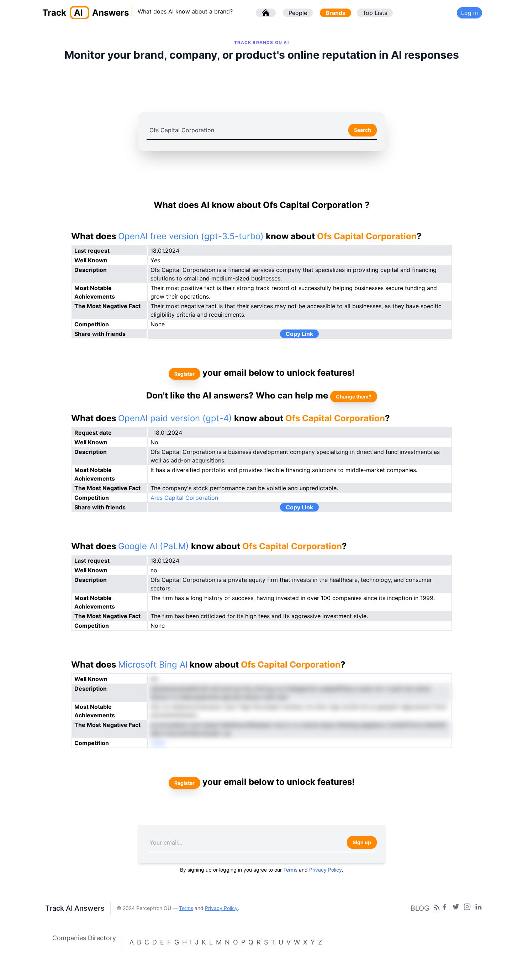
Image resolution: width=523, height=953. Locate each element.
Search (362, 130)
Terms (290, 870)
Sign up (362, 842)
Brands (335, 12)
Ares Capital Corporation (184, 497)
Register (184, 374)
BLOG (420, 908)
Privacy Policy (325, 870)
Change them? (353, 396)
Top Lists (375, 12)
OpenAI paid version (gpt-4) (175, 418)
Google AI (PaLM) (153, 546)
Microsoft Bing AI (152, 664)
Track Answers (85, 12)
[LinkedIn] (478, 908)
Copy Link (299, 333)
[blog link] (467, 908)
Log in (469, 12)
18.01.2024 (167, 432)
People (298, 12)
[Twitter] (455, 908)
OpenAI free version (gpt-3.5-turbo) (191, 236)
